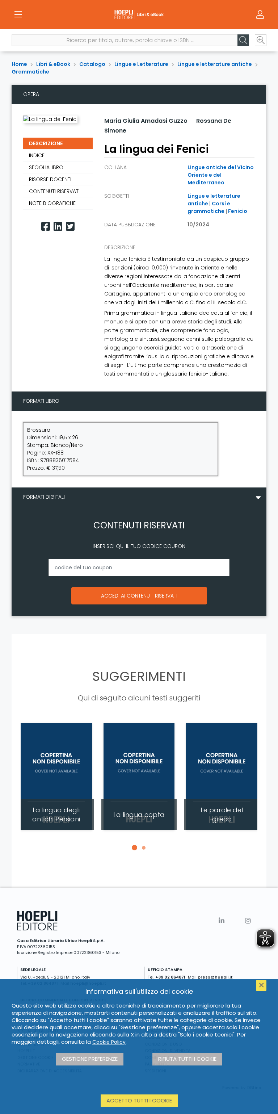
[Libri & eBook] (139, 14)
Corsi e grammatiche (209, 207)
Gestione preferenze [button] (90, 1059)
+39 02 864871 (170, 977)
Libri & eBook (53, 64)
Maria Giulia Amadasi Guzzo (146, 121)
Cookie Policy (109, 1042)
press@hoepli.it (215, 977)
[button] (134, 848)
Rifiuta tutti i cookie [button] (187, 1059)
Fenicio (237, 211)
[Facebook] (45, 226)
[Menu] (18, 14)
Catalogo (92, 64)
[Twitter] (70, 226)
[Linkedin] (58, 226)
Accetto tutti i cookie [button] (139, 1100)
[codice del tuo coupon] (139, 567)
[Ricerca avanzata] (260, 40)
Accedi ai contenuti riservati (139, 595)
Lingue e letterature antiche (214, 64)
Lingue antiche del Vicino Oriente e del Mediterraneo (221, 175)
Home (19, 64)
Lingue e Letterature (141, 64)
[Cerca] (243, 40)
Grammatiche (30, 71)
